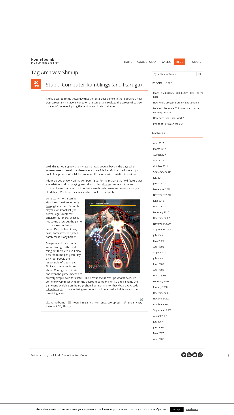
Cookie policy (146, 61)
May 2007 (158, 333)
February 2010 (161, 212)
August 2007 (160, 316)
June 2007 (158, 327)
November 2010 (162, 195)
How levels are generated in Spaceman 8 (176, 102)
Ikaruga (50, 206)
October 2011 (160, 166)
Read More (192, 409)
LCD (58, 306)
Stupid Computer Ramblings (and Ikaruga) (94, 84)
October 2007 (160, 304)
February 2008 (161, 281)
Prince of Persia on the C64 (168, 123)
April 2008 (158, 269)
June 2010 (158, 200)
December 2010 (161, 189)
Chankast (65, 210)
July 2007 (158, 321)
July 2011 (158, 177)
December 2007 (161, 293)
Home (128, 61)
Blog (179, 61)
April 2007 (158, 339)
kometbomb (58, 302)
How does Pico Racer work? (168, 118)
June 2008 (158, 264)
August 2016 (160, 154)
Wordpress (114, 302)
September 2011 (162, 171)
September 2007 (162, 310)
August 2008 (160, 252)
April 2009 (158, 246)
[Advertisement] (117, 27)
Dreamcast (134, 302)
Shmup (67, 306)
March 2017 (159, 148)
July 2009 (158, 235)
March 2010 (159, 206)
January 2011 (160, 183)
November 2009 (162, 223)
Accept (177, 409)
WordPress (81, 355)
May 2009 (158, 241)
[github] (200, 355)
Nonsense (100, 302)
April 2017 (158, 143)
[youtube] (189, 355)
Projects (195, 61)
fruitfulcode (55, 355)
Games (166, 61)
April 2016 (158, 160)
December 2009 (161, 218)
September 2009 (162, 229)
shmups (106, 184)
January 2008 (160, 287)
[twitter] (183, 355)
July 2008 (158, 258)
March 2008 (159, 275)
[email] (194, 355)
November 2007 (162, 298)
